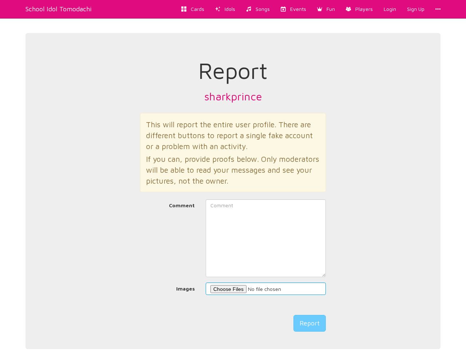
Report (310, 323)
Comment (182, 205)
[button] (326, 9)
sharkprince (233, 96)
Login (390, 9)
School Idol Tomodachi (58, 9)
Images (185, 288)
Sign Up (415, 9)
